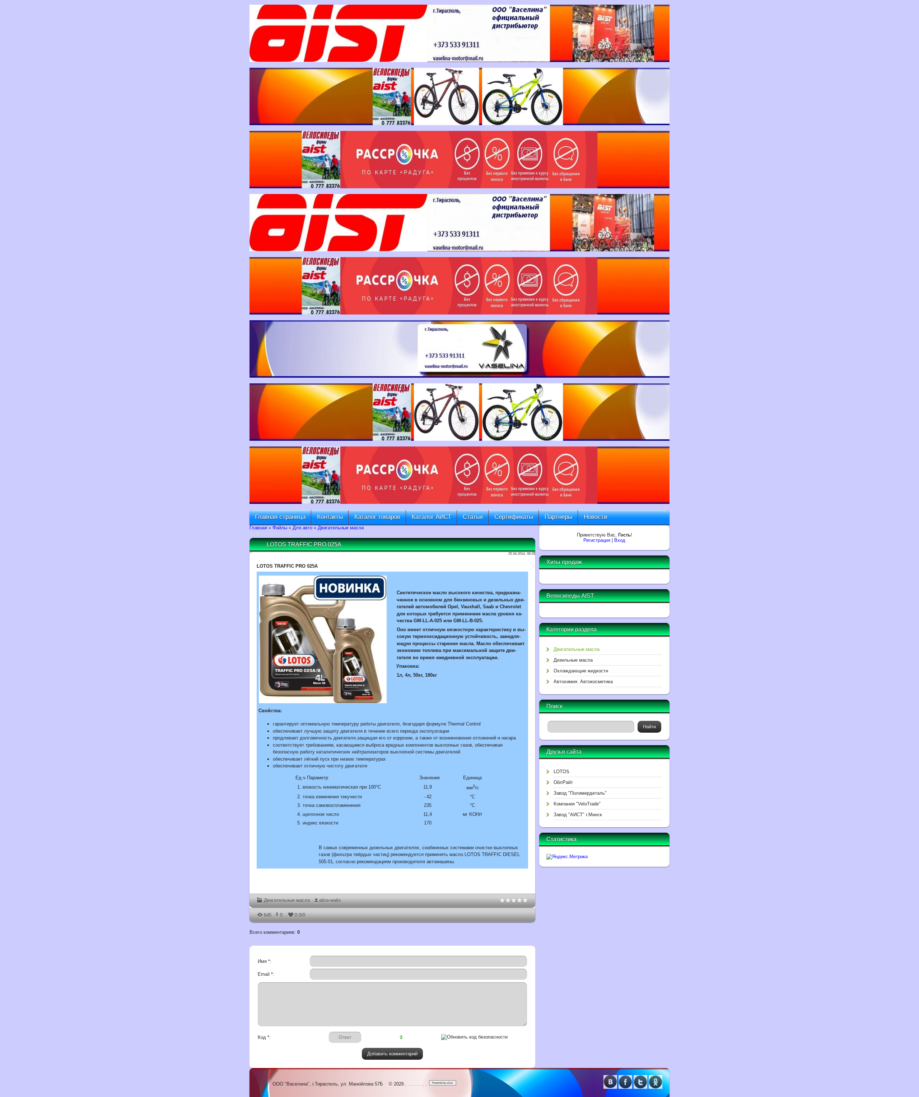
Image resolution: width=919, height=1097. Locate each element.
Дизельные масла (573, 660)
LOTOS (561, 771)
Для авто (302, 527)
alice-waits (330, 900)
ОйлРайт (563, 782)
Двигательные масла (341, 527)
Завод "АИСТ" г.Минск (578, 814)
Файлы (279, 527)
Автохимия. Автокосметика (583, 681)
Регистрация (596, 540)
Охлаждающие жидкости (581, 670)
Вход (619, 540)
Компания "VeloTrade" (577, 804)
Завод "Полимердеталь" (580, 793)
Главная (258, 527)
